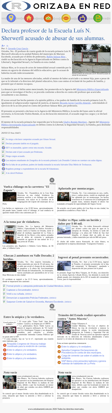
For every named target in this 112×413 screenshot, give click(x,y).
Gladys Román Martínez (75, 122)
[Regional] (46, 18)
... (38, 213)
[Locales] (28, 18)
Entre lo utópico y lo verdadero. (22, 350)
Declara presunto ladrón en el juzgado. (22, 143)
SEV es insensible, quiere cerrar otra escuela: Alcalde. (29, 148)
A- (7, 45)
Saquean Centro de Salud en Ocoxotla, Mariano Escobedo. (39, 302)
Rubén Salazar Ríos (56, 56)
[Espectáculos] (81, 18)
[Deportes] (63, 18)
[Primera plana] (10, 18)
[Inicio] (56, 11)
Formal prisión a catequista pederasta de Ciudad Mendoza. (39, 286)
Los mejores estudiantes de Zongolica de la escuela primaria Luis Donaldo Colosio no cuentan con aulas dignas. (54, 160)
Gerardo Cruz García (18, 48)
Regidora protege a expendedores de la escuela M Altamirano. (32, 169)
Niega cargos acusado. (15, 156)
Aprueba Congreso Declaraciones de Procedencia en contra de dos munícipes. (81, 351)
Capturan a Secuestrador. (23, 290)
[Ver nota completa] (10, 200)
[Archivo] (100, 18)
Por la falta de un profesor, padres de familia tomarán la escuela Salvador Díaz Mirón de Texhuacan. (49, 164)
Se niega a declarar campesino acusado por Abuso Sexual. (31, 139)
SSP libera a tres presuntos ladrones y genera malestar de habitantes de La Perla (83, 362)
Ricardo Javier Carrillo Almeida (75, 103)
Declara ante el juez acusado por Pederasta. (24, 152)
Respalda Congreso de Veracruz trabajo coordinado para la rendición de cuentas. (26, 345)
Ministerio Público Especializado (93, 89)
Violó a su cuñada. (19, 294)
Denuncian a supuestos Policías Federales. (31, 298)
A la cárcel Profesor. (14, 173)
